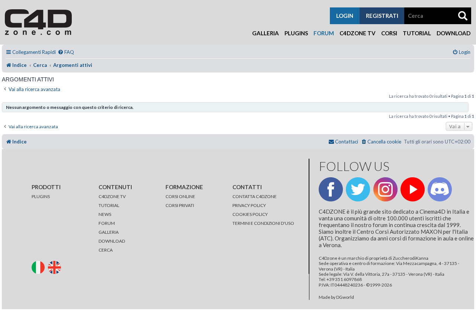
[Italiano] (39, 267)
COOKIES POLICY (250, 214)
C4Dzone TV (358, 33)
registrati (382, 15)
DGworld (345, 297)
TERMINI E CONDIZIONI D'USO (263, 223)
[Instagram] (385, 189)
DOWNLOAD (112, 241)
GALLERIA (109, 232)
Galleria (265, 33)
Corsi (389, 33)
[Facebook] (331, 189)
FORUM (107, 223)
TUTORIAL (109, 205)
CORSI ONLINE (180, 196)
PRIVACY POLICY (249, 205)
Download (453, 33)
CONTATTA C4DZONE (254, 196)
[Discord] (440, 189)
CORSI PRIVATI (179, 205)
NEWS (105, 214)
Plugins (296, 33)
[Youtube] (413, 189)
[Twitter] (358, 189)
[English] (56, 267)
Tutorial (417, 33)
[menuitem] (66, 52)
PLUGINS (41, 196)
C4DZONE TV (112, 196)
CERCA (106, 250)
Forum (323, 33)
